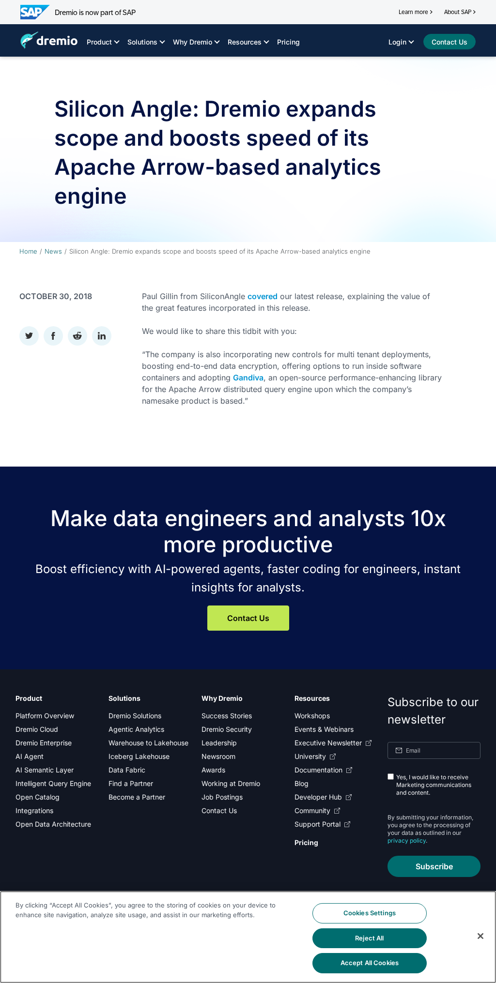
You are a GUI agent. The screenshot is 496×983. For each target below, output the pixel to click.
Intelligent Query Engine (53, 783)
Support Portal (317, 824)
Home (28, 251)
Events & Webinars (324, 729)
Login (397, 42)
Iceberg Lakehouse (139, 756)
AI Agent (30, 756)
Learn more (413, 12)
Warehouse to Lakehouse (148, 743)
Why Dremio (192, 42)
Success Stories (227, 715)
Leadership (219, 743)
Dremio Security (227, 729)
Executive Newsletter (328, 743)
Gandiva (248, 377)
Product (99, 42)
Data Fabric (126, 770)
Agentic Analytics (136, 729)
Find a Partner (130, 783)
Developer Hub (318, 797)
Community (312, 810)
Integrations (34, 810)
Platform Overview (45, 715)
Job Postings (222, 797)
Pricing (288, 42)
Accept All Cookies (370, 963)
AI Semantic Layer (45, 770)
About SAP (457, 12)
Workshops (312, 715)
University (310, 756)
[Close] (480, 936)
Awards (213, 770)
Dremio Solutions (134, 715)
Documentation (318, 770)
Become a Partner (136, 797)
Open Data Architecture (53, 824)
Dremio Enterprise (44, 743)
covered (263, 296)
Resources (245, 42)
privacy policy (407, 840)
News (53, 251)
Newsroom (218, 756)
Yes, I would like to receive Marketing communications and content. (433, 784)
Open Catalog (38, 797)
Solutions (142, 42)
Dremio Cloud (37, 729)
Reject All (369, 938)
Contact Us (248, 618)
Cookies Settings (369, 913)
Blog (301, 783)
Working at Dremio (231, 783)
